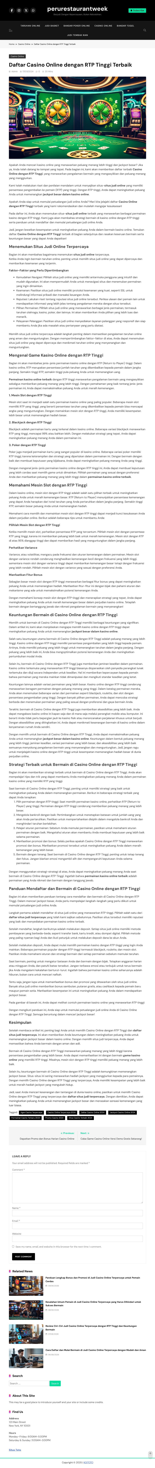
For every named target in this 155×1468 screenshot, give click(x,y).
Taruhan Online (30, 25)
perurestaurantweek (77, 9)
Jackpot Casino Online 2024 (122, 1112)
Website (16, 1233)
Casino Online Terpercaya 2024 (62, 1112)
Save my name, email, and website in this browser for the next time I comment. (58, 1246)
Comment (18, 1169)
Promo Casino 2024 (54, 1118)
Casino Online (103, 25)
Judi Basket (52, 25)
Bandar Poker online (77, 25)
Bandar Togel (125, 25)
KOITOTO (88, 1462)
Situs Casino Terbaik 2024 (80, 1118)
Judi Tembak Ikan (77, 35)
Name (16, 1208)
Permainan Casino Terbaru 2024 (25, 1118)
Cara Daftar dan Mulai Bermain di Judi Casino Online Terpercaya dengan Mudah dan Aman (96, 1350)
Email (16, 1221)
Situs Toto (15, 1450)
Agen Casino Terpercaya (31, 1112)
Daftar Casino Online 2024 (92, 1112)
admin (15, 71)
